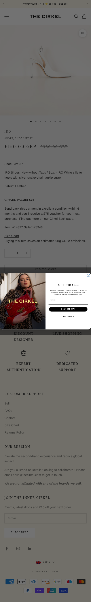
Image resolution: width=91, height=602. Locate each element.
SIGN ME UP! (68, 309)
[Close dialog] (88, 275)
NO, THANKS (68, 316)
